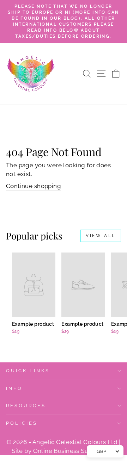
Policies (21, 423)
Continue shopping (33, 185)
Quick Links (28, 370)
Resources (26, 405)
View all (101, 235)
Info (14, 388)
